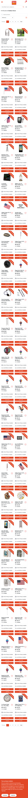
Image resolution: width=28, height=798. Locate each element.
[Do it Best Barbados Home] (14, 3)
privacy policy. (12, 787)
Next (21, 21)
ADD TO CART (7, 52)
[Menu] (2, 2)
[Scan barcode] (26, 7)
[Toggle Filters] (26, 17)
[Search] (23, 7)
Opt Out (13, 795)
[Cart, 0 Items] (25, 2)
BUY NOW (7, 55)
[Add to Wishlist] (12, 39)
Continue (5, 795)
